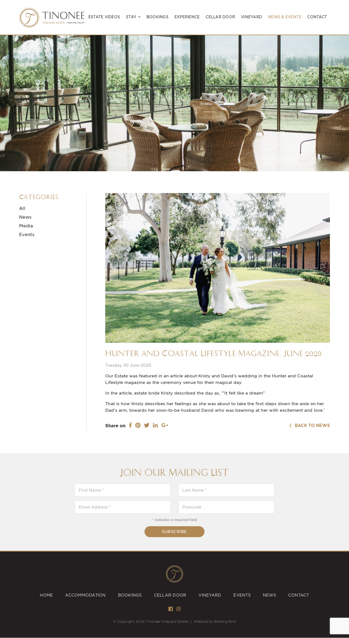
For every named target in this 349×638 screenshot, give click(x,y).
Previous (8, 111)
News (25, 217)
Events (26, 234)
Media (26, 225)
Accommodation (85, 595)
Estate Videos (104, 17)
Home (46, 595)
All (22, 208)
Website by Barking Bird (215, 621)
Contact (317, 17)
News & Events (284, 17)
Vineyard (251, 17)
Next (341, 111)
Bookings (157, 17)
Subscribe (174, 531)
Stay (131, 17)
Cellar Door (220, 17)
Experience (187, 17)
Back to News (311, 425)
